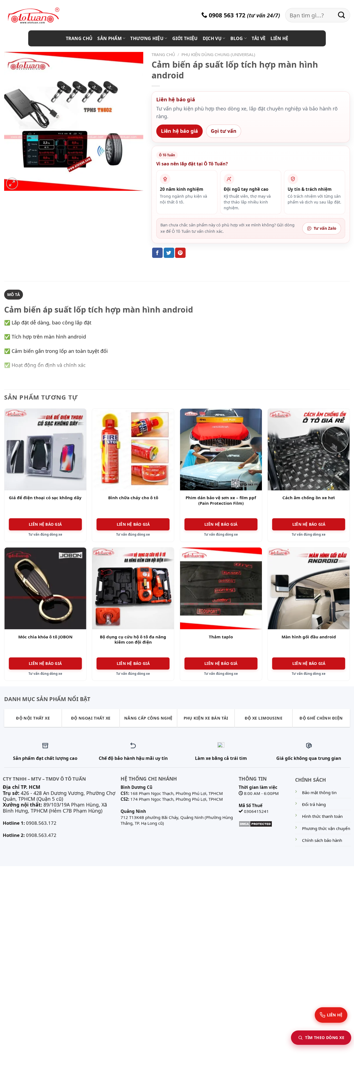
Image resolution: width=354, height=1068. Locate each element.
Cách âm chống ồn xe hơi (308, 497)
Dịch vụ (212, 38)
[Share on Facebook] (157, 253)
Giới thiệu (185, 38)
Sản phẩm (109, 38)
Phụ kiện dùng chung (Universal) (218, 54)
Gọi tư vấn (223, 131)
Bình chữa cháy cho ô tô (133, 497)
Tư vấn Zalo (325, 228)
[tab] (13, 295)
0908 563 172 (226, 15)
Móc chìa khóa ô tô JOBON (45, 636)
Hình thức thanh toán (322, 816)
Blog (236, 38)
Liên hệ (279, 38)
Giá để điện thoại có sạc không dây (45, 497)
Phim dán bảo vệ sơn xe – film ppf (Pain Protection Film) (221, 500)
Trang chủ (79, 38)
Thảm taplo (221, 636)
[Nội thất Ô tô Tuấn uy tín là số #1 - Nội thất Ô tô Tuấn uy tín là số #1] (40, 15)
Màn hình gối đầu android (309, 636)
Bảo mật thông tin (319, 792)
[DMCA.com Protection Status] (255, 823)
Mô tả (13, 294)
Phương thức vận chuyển (326, 828)
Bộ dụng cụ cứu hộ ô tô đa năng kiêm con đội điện (133, 639)
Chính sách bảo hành (322, 840)
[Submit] (341, 15)
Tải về (259, 38)
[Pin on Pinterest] (180, 253)
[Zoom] (12, 183)
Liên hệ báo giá (179, 131)
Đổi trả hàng (314, 804)
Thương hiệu (146, 38)
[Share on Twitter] (169, 253)
